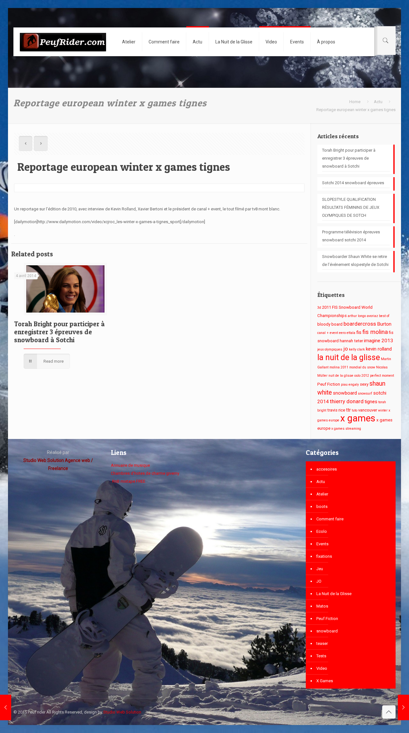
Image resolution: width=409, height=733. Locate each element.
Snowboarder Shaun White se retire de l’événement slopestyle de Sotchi (355, 260)
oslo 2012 (361, 376)
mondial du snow (362, 367)
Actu (378, 101)
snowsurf (365, 393)
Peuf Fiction (328, 384)
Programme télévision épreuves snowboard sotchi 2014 (351, 236)
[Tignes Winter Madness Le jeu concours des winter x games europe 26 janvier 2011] (5, 707)
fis (358, 332)
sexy (364, 384)
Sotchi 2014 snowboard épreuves (353, 182)
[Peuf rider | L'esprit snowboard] (63, 41)
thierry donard (347, 401)
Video (321, 668)
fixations (324, 556)
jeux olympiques (329, 349)
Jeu (319, 568)
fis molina (375, 332)
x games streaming (346, 429)
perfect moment (382, 376)
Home (354, 101)
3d (319, 308)
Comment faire (329, 519)
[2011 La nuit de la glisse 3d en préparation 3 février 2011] (403, 707)
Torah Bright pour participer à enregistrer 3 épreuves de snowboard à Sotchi (59, 332)
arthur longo (357, 316)
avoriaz (372, 316)
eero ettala (347, 333)
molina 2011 (338, 367)
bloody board (330, 324)
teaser (322, 643)
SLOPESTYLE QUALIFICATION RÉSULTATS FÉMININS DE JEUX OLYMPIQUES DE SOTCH (350, 207)
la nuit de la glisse (348, 357)
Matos (322, 606)
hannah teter (351, 340)
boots (322, 506)
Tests (321, 656)
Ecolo (321, 531)
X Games (324, 680)
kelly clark (357, 349)
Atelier (322, 494)
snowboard (345, 393)
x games (357, 418)
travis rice (336, 410)
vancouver (367, 410)
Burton (384, 324)
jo (345, 348)
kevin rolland (379, 349)
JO (318, 581)
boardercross (359, 324)
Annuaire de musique (130, 465)
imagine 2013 (378, 341)
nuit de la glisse (340, 376)
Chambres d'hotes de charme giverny (145, 473)
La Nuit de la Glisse (333, 593)
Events (322, 543)
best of (384, 316)
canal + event (327, 333)
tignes (371, 401)
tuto (354, 410)
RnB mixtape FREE (128, 481)
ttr (348, 410)
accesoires (326, 469)
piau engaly (350, 384)
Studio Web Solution (122, 712)
